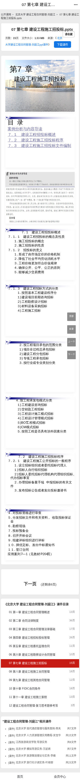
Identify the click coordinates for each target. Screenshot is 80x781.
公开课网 (6, 14)
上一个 (71, 342)
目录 (71, 329)
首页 (20, 776)
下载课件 (62, 44)
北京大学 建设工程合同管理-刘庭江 (35, 14)
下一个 (71, 354)
